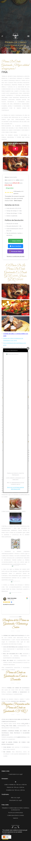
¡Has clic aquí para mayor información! (15, 488)
